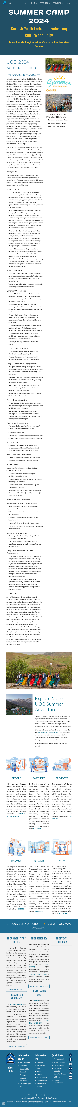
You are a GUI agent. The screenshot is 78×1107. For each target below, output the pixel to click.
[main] (39, 27)
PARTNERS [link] (44, 3)
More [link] (68, 3)
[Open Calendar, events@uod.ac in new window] (68, 948)
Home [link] (26, 3)
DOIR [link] (33, 3)
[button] (75, 2)
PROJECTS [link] (57, 3)
